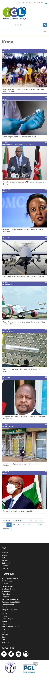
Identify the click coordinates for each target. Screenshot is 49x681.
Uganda (5, 568)
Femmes (5, 607)
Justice (4, 616)
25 (36, 520)
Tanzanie (5, 566)
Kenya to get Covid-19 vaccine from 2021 (19, 137)
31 (24, 524)
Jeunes (4, 614)
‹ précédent (18, 520)
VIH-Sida (5, 642)
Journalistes (21, 2)
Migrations (6, 624)
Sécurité (5, 634)
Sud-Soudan (7, 563)
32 (29, 524)
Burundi (5, 553)
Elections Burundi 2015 (11, 599)
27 (4, 524)
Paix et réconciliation (10, 627)
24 (31, 520)
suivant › (40, 524)
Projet (41, 2)
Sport (4, 640)
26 (40, 520)
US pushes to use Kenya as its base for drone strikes (23, 277)
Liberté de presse (8, 619)
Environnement (8, 605)
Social (4, 637)
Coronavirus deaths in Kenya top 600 (17, 511)
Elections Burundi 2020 (11, 602)
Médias (5, 621)
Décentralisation (8, 586)
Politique (5, 629)
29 (14, 524)
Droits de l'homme (9, 589)
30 (19, 524)
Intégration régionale (10, 610)
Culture (5, 584)
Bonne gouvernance (10, 578)
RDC (3, 558)
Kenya (4, 555)
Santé (4, 632)
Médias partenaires (32, 2)
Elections (5, 597)
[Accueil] (14, 13)
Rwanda (5, 560)
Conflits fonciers (8, 581)
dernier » (6, 529)
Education (6, 594)
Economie (6, 591)
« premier (7, 520)
